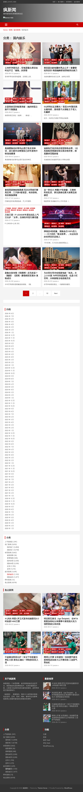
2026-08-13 (48, 73)
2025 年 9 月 (9, 343)
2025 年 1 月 (9, 365)
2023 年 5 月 (9, 420)
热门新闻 (61, 2)
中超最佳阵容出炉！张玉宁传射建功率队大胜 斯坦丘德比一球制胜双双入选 (21, 660)
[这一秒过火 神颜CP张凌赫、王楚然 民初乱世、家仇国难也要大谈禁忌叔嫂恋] (61, 175)
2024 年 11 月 (10, 371)
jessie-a (16, 73)
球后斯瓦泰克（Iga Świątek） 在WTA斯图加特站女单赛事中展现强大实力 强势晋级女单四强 (61, 621)
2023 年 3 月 (9, 425)
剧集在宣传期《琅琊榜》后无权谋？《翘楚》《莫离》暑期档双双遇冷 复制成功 (21, 275)
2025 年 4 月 (9, 357)
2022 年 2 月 (9, 460)
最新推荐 (49, 678)
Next (55, 293)
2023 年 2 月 (9, 428)
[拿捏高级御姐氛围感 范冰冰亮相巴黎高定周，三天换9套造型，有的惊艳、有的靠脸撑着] (22, 175)
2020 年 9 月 (9, 507)
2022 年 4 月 (9, 455)
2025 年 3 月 (9, 360)
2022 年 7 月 (9, 447)
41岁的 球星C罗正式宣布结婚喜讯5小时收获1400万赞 (65, 684)
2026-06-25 (48, 281)
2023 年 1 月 (9, 430)
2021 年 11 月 (10, 469)
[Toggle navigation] (6, 24)
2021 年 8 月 (9, 477)
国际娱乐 (8, 62)
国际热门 (15, 60)
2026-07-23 (48, 198)
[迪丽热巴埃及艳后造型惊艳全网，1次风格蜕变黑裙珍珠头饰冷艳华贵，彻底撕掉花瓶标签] (61, 134)
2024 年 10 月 (10, 373)
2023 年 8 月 (9, 411)
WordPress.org (48, 746)
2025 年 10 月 (10, 341)
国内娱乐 (29, 60)
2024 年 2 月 (9, 395)
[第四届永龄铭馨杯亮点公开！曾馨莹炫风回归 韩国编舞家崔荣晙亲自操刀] (61, 53)
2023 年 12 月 (10, 401)
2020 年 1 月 (9, 528)
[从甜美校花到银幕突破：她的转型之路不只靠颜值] (22, 92)
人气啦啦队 (8, 208)
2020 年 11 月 (10, 501)
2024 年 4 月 (9, 390)
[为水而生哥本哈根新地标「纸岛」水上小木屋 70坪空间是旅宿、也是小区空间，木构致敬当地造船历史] (61, 258)
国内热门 (8, 60)
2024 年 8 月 (9, 379)
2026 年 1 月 (9, 333)
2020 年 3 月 (9, 523)
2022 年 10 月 (10, 439)
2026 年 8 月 (9, 313)
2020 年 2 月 (9, 526)
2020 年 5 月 (9, 518)
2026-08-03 (48, 115)
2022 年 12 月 (10, 433)
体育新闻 (69, 2)
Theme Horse (42, 788)
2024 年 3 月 (9, 392)
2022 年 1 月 (9, 463)
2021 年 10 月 (10, 471)
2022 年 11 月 (10, 436)
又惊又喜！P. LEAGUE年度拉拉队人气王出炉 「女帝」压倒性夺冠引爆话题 (22, 216)
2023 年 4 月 (9, 422)
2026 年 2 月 (9, 330)
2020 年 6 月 (9, 515)
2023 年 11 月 (10, 403)
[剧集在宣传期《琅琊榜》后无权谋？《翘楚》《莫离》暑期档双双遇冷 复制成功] (22, 258)
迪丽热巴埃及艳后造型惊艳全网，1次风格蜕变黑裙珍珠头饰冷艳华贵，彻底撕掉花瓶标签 (61, 151)
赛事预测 (10, 558)
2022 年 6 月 (9, 450)
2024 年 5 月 (9, 387)
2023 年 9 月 (9, 409)
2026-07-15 (9, 220)
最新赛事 (10, 555)
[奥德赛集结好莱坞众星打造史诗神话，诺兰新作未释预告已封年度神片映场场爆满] (22, 134)
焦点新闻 (22, 62)
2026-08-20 (9, 665)
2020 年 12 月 (10, 498)
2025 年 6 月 (9, 352)
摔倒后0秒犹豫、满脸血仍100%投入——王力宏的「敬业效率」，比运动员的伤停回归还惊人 (61, 234)
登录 (44, 737)
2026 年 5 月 (9, 322)
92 (47, 293)
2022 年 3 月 (9, 458)
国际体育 (13, 210)
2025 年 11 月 (10, 338)
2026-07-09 (48, 240)
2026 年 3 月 (9, 327)
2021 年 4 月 (9, 488)
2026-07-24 (9, 198)
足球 (8, 566)
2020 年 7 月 (9, 512)
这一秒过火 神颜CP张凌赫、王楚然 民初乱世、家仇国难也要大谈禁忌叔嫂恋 (60, 192)
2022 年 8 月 (9, 444)
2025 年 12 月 (10, 335)
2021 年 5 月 (9, 485)
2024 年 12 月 (10, 368)
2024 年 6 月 (9, 384)
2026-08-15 (9, 73)
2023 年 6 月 (9, 417)
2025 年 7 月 (9, 349)
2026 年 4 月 (9, 324)
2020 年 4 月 (9, 520)
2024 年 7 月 (9, 382)
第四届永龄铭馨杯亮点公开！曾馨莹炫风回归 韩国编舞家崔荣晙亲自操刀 (60, 69)
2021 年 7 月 (9, 479)
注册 (44, 734)
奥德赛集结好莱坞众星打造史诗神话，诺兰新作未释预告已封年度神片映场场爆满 (21, 151)
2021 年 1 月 (9, 496)
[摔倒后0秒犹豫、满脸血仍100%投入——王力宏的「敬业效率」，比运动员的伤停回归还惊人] (61, 217)
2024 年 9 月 (9, 376)
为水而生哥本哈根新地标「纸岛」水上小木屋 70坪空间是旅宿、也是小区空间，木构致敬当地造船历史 (61, 275)
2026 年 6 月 (9, 319)
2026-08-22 (9, 624)
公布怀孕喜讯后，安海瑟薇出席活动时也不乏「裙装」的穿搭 (21, 69)
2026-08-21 (48, 627)
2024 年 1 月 (9, 398)
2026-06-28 (9, 281)
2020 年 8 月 (9, 509)
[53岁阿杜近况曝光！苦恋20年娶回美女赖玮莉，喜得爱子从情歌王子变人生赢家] (61, 92)
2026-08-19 (48, 665)
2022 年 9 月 (9, 441)
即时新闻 (8, 580)
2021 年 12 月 (10, 466)
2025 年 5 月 (9, 354)
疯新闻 (9, 9)
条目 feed (46, 740)
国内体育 (7, 210)
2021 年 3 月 (9, 490)
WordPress (68, 788)
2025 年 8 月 (9, 346)
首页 (54, 2)
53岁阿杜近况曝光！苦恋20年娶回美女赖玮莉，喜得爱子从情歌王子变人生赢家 (60, 109)
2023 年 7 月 (9, 414)
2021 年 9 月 (9, 474)
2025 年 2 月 (9, 362)
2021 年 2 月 (9, 493)
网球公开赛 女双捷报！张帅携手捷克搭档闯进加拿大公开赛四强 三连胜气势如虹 (60, 660)
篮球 (8, 569)
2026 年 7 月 (9, 316)
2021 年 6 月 (9, 482)
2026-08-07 (9, 112)
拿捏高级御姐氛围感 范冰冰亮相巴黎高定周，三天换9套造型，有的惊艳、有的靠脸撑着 (22, 192)
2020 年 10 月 (10, 504)
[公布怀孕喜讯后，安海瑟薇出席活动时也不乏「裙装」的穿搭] (22, 53)
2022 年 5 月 (9, 452)
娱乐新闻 (77, 2)
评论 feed (46, 743)
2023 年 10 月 (10, 406)
